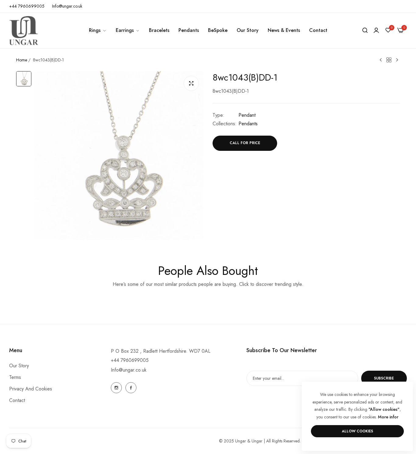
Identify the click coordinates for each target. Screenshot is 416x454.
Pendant (247, 115)
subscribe (384, 378)
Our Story (19, 365)
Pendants (248, 123)
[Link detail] (116, 387)
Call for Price (245, 143)
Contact (17, 400)
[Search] (365, 30)
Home (21, 60)
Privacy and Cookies (30, 389)
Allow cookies (357, 431)
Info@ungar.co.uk (128, 369)
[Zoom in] (191, 83)
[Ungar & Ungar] (23, 30)
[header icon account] (376, 30)
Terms (15, 377)
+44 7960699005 (130, 360)
